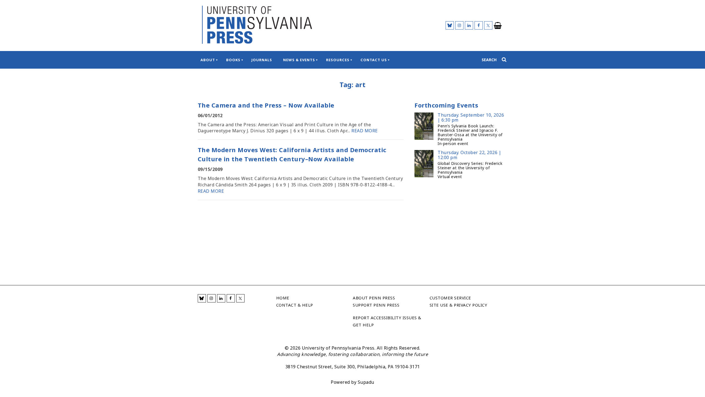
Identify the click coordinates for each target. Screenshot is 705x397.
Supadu (366, 382)
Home (282, 298)
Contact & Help (294, 305)
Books (233, 59)
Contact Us (373, 59)
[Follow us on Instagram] (459, 25)
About (207, 59)
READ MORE (364, 131)
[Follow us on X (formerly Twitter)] (488, 25)
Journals (261, 59)
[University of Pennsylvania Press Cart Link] (497, 26)
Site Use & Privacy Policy (458, 305)
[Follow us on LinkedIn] (469, 25)
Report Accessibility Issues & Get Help (387, 321)
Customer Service (450, 298)
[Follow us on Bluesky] (450, 25)
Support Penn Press (376, 305)
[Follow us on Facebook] (478, 25)
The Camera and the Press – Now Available (266, 105)
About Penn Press (374, 298)
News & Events (299, 59)
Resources (337, 59)
